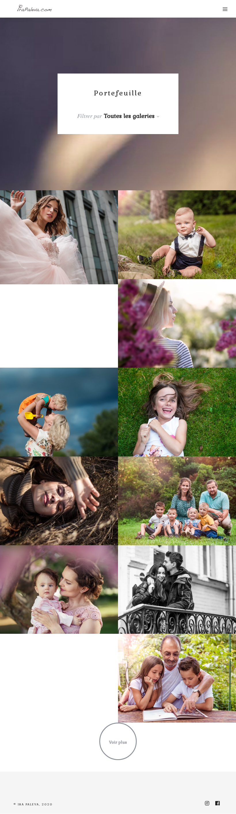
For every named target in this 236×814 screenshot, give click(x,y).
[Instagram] (207, 803)
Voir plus (118, 742)
